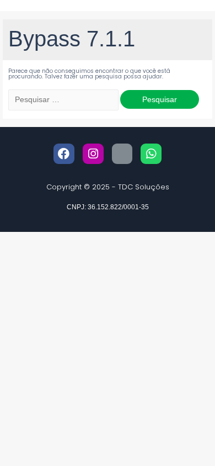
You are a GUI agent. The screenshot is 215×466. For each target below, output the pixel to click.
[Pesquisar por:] (64, 100)
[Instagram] (93, 154)
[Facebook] (63, 154)
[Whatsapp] (151, 154)
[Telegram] (122, 154)
